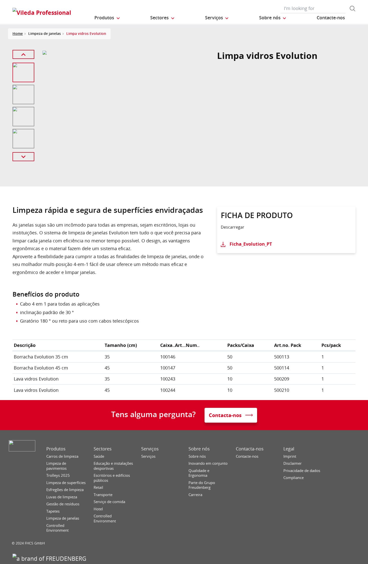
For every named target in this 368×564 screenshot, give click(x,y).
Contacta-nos (250, 449)
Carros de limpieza (62, 456)
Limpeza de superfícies (66, 482)
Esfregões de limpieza (65, 489)
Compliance (293, 477)
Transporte (103, 494)
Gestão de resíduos (62, 504)
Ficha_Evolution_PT (251, 244)
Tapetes (53, 511)
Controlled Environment (57, 528)
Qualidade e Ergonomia (199, 473)
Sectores (103, 449)
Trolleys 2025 (58, 475)
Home (18, 33)
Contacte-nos (247, 456)
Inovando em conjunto (208, 463)
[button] (107, 18)
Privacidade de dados (301, 470)
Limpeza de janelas (62, 518)
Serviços (150, 449)
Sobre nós (199, 449)
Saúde (99, 456)
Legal (288, 449)
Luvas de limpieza (61, 497)
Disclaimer (292, 463)
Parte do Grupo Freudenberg (202, 485)
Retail (98, 487)
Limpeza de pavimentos (56, 466)
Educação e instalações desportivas (113, 466)
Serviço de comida (109, 501)
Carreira (195, 494)
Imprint (289, 456)
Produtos (56, 449)
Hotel (98, 509)
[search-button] (352, 8)
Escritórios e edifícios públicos (112, 478)
